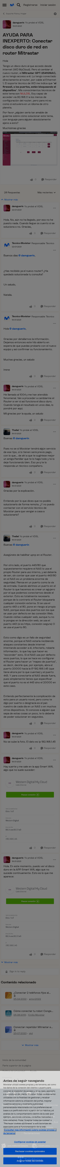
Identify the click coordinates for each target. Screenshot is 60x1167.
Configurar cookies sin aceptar (30, 1142)
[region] (30, 1119)
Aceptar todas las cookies (30, 1161)
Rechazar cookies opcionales (30, 1151)
